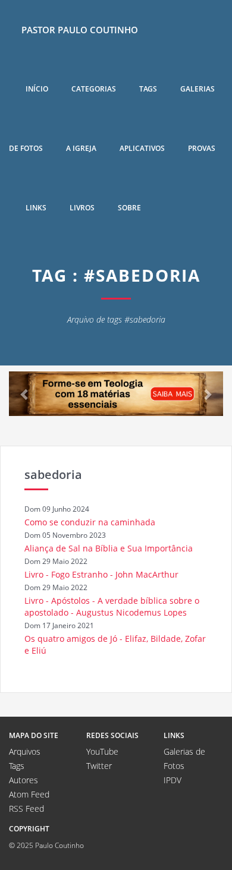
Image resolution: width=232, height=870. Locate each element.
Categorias (93, 89)
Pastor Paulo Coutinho (79, 30)
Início (37, 89)
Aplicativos (142, 148)
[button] (25, 393)
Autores (23, 780)
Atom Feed (29, 794)
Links (36, 208)
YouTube (102, 751)
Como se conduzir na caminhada (89, 522)
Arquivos (24, 751)
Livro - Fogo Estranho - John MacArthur (101, 574)
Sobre (129, 208)
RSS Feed (26, 808)
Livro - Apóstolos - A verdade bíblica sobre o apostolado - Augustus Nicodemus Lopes (111, 606)
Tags (148, 89)
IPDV (172, 780)
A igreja (81, 148)
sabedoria (53, 474)
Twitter (99, 765)
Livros (82, 208)
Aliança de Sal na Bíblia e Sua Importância (108, 548)
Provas (201, 148)
